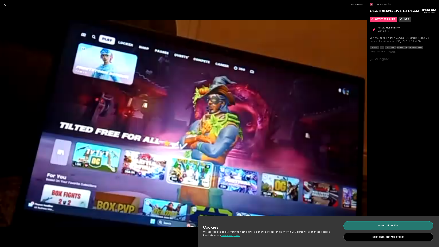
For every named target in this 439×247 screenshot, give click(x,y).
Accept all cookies (388, 226)
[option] (383, 19)
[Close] (5, 5)
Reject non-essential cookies (388, 237)
